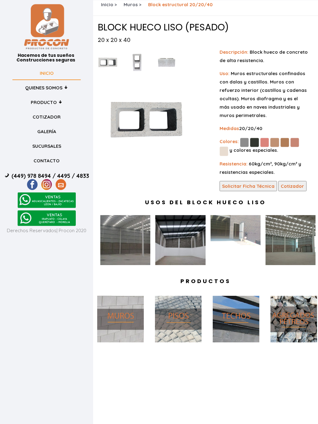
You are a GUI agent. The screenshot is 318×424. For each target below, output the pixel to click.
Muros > (133, 4)
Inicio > (109, 4)
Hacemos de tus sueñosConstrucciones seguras (45, 58)
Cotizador (47, 117)
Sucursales (46, 146)
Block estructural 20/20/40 (180, 4)
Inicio (47, 73)
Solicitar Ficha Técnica (248, 186)
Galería (46, 131)
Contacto (47, 161)
